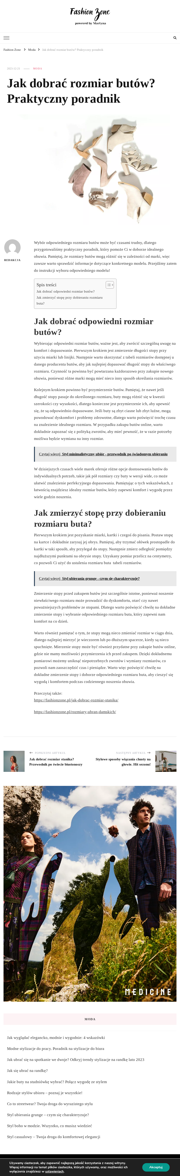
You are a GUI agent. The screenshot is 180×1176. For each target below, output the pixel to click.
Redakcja (12, 260)
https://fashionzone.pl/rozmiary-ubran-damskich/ (75, 712)
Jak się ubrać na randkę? (27, 1070)
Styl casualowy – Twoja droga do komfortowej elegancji (53, 1137)
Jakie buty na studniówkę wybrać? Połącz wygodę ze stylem (57, 1082)
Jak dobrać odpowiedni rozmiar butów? (66, 291)
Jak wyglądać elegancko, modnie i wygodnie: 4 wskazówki (56, 1037)
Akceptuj (156, 1167)
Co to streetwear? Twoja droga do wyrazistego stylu (50, 1104)
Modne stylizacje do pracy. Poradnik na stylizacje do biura (55, 1048)
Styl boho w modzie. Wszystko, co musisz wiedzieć (50, 1126)
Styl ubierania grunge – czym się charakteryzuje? (48, 1115)
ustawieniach (54, 1171)
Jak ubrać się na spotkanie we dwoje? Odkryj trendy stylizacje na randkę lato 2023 (75, 1059)
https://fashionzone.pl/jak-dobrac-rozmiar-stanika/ (76, 700)
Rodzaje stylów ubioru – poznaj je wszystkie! (44, 1093)
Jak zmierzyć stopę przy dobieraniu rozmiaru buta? (70, 300)
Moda (37, 68)
